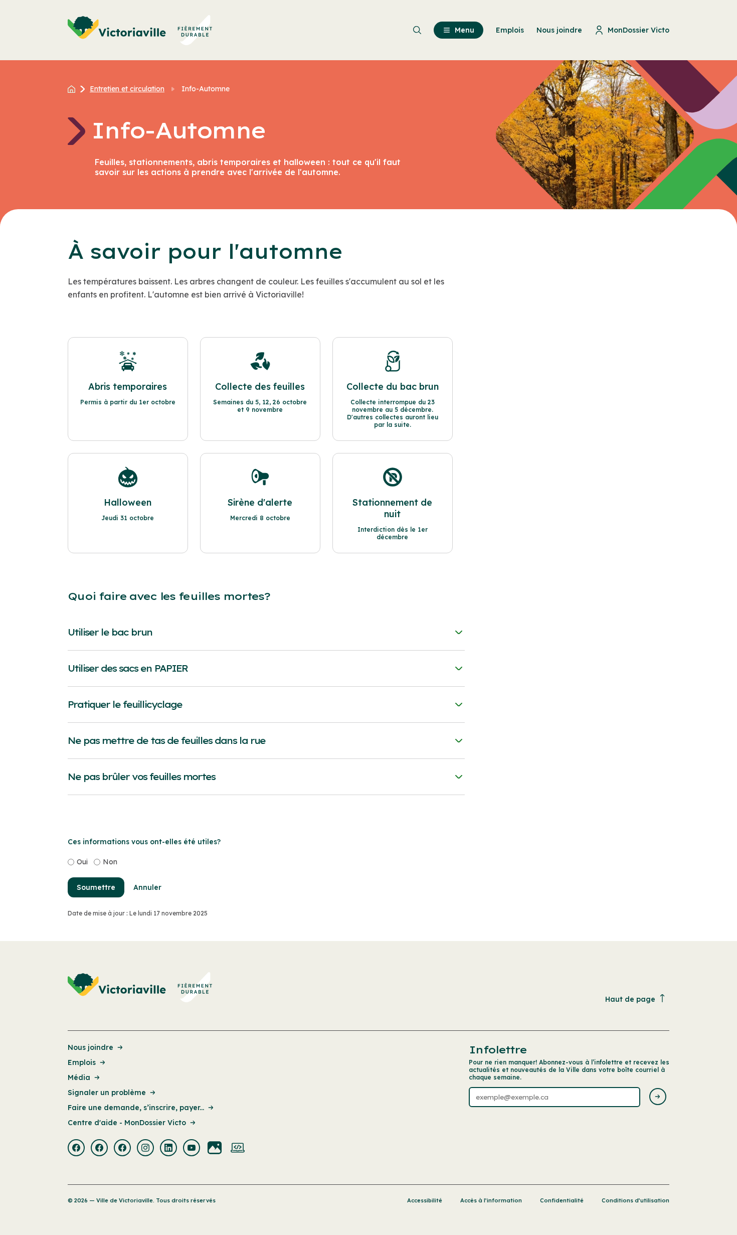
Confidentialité (562, 1200)
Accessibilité (424, 1200)
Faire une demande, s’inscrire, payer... (136, 1107)
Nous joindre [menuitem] (559, 30)
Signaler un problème (107, 1092)
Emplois (82, 1062)
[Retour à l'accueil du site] (74, 88)
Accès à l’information (491, 1200)
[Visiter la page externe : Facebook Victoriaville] (76, 1148)
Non (110, 861)
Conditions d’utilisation (635, 1200)
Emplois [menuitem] (510, 30)
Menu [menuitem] (464, 30)
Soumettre (96, 887)
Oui (82, 861)
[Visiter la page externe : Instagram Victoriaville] (145, 1148)
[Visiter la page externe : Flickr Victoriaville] (214, 1148)
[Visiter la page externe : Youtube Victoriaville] (191, 1148)
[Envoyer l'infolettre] (657, 1097)
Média (79, 1077)
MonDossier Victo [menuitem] (638, 30)
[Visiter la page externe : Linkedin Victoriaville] (168, 1148)
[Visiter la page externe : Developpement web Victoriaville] (237, 1148)
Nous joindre (90, 1047)
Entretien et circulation (127, 88)
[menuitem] (140, 30)
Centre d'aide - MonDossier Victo (127, 1122)
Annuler (147, 887)
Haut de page (630, 999)
